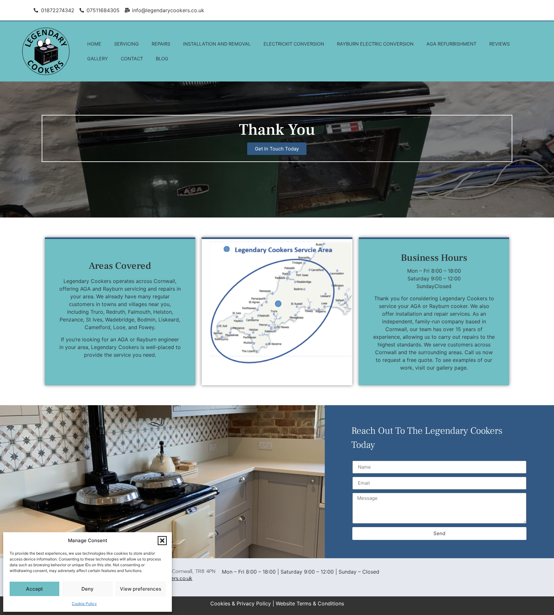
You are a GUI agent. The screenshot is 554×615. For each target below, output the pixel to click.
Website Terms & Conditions (310, 603)
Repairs (161, 44)
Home (94, 44)
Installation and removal (217, 44)
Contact (132, 58)
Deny (87, 589)
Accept (34, 589)
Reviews (499, 44)
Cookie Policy (84, 603)
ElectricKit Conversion (294, 44)
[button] (162, 540)
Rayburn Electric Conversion (375, 44)
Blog (162, 58)
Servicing (126, 44)
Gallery (97, 58)
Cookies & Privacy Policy (240, 603)
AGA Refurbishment (451, 44)
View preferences (140, 589)
